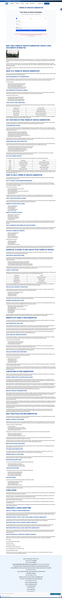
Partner (43, 567)
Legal (26, 578)
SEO (19, 564)
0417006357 (34, 562)
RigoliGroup (35, 560)
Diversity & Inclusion (35, 571)
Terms (18, 571)
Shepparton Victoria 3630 (33, 582)
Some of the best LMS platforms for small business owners (15, 548)
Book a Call (47, 3)
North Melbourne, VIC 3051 (33, 584)
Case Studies (49, 567)
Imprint (9, 596)
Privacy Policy (6, 596)
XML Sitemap (34, 573)
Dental (21, 578)
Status (41, 567)
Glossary (34, 567)
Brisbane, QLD (32, 587)
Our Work (22, 3)
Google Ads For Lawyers (10, 543)
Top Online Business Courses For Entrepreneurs (13, 546)
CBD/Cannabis (40, 578)
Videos (21, 567)
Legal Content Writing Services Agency (12, 550)
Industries (17, 3)
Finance (23, 578)
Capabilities (12, 3)
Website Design (15, 564)
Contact (29, 567)
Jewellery (35, 578)
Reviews (26, 567)
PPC (25, 564)
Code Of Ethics (40, 571)
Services (18, 567)
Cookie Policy (2, 596)
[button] (61, 9)
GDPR (44, 571)
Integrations (37, 567)
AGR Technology (29, 558)
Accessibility (26, 571)
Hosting (22, 564)
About (23, 567)
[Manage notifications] (60, 596)
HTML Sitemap (28, 573)
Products (27, 3)
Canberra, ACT (32, 591)
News (46, 567)
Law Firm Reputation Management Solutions (13, 541)
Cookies (30, 571)
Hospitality (29, 578)
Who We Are (32, 3)
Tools (31, 567)
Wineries (32, 578)
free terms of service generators (15, 63)
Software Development (30, 564)
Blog (14, 567)
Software (12, 567)
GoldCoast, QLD (32, 589)
